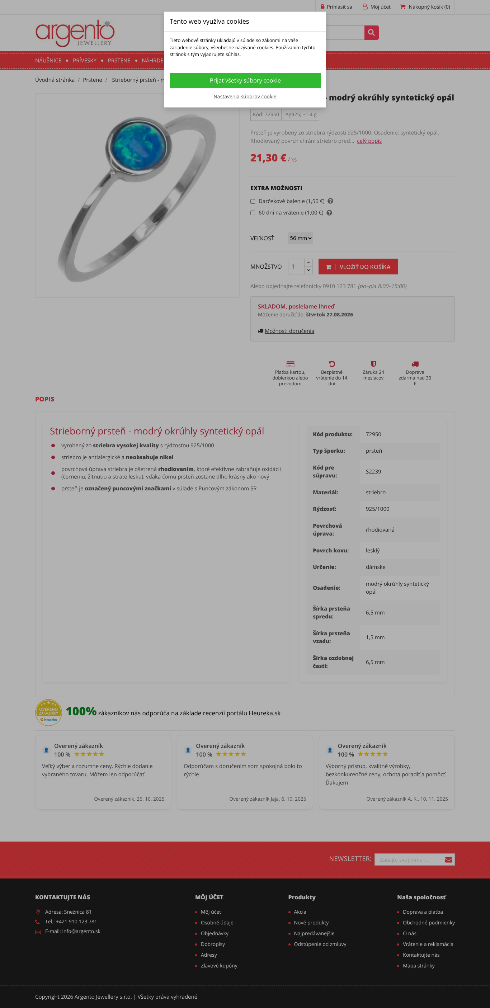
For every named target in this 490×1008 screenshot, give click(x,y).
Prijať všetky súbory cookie (245, 80)
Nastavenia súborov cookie (244, 96)
